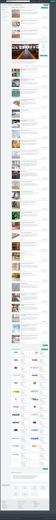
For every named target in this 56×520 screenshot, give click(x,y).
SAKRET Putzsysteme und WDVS (25, 130)
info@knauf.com (22, 354)
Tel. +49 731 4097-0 (43, 49)
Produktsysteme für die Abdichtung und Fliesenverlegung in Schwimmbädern (29, 69)
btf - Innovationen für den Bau (24, 429)
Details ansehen (43, 55)
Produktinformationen (5, 12)
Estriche (29, 475)
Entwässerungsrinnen (36, 504)
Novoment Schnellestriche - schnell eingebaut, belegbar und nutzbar (29, 20)
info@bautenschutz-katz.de (23, 464)
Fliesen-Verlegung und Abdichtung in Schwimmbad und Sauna (29, 89)
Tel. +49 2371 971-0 (23, 361)
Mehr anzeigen (45, 345)
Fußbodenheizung (32, 478)
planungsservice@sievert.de (23, 424)
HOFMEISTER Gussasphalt (42, 398)
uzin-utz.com (43, 52)
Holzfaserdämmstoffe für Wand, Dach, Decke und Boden (29, 140)
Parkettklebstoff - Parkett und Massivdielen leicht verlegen (29, 335)
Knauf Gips (22, 351)
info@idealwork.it (22, 401)
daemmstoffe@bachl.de (41, 424)
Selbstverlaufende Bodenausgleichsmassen (27, 191)
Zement (19, 505)
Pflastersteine (35, 505)
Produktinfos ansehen (44, 37)
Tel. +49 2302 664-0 (23, 369)
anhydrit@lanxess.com (23, 385)
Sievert (21, 421)
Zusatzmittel (33, 476)
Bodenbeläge (4, 506)
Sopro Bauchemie (41, 359)
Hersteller (3, 10)
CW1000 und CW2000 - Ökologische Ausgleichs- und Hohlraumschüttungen (28, 100)
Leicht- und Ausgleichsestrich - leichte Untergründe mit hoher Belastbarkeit (29, 294)
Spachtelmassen (20, 506)
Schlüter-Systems (23, 359)
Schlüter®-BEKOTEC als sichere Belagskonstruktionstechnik (29, 30)
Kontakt (44, 518)
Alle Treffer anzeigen (44, 349)
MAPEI (40, 429)
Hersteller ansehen (24, 371)
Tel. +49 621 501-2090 (23, 408)
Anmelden (52, 1)
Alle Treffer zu (3, 9)
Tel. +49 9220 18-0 (22, 416)
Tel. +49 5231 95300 (41, 369)
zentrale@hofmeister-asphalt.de (42, 401)
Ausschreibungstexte (5, 16)
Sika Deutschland (41, 351)
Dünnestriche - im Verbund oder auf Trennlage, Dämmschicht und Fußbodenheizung (29, 325)
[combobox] (21, 1)
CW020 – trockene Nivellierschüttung (26, 232)
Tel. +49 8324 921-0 (41, 408)
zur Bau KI (46, 4)
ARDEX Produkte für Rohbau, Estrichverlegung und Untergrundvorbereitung (28, 79)
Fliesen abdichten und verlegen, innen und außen (28, 222)
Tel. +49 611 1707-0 (41, 361)
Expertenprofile (4, 22)
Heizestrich (28, 478)
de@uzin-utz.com (44, 51)
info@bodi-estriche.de (41, 464)
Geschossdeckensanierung (6, 505)
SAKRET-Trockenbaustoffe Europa (42, 382)
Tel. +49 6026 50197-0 (41, 432)
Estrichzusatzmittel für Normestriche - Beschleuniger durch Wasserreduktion (29, 315)
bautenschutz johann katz (24, 461)
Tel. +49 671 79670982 (41, 416)
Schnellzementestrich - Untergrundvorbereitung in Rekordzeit (29, 150)
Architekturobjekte (5, 20)
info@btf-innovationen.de (23, 432)
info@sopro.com (41, 362)
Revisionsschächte (36, 506)
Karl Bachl (40, 421)
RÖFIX (40, 445)
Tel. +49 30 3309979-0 (41, 385)
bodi (40, 461)
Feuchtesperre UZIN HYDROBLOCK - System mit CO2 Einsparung (28, 305)
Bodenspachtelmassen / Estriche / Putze (26, 273)
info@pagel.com (22, 448)
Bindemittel (23, 476)
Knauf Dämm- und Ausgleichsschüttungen (27, 181)
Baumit (40, 406)
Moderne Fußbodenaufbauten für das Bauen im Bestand (28, 242)
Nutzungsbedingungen (48, 518)
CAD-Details (4, 18)
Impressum (54, 518)
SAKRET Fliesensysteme (24, 283)
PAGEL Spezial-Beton (23, 445)
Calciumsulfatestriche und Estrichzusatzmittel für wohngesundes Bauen (28, 120)
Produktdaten (4, 14)
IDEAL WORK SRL (23, 398)
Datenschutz (51, 518)
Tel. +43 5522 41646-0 (41, 448)
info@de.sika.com (41, 354)
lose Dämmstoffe (20, 504)
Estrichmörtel (23, 475)
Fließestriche (4, 504)
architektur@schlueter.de (23, 362)
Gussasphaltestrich (23, 171)
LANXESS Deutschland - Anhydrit (23, 382)
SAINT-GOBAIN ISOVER (24, 406)
